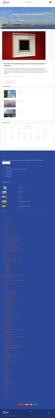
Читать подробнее (9, 82)
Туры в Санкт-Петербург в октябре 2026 (12, 238)
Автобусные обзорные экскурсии (10, 259)
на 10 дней (7, 233)
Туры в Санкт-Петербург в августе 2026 (12, 248)
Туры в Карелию (7, 252)
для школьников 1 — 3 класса (10, 331)
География (7, 311)
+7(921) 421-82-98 (8, 176)
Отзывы (5, 395)
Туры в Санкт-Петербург (7, 219)
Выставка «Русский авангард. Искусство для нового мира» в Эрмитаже (25, 65)
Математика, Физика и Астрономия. (11, 310)
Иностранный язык (8, 304)
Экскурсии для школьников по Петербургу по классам (13, 329)
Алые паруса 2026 (21, 100)
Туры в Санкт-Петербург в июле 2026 (11, 247)
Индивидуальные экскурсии (9, 278)
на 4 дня (6, 226)
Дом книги (20, 110)
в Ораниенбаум (8, 269)
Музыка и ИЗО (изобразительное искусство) (13, 355)
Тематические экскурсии (8, 276)
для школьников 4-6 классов (10, 294)
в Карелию (7, 273)
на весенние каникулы (9, 318)
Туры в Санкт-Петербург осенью (10, 234)
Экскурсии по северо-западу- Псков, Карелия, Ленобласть (14, 280)
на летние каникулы (8, 320)
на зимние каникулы (8, 324)
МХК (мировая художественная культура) (12, 350)
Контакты (4, 374)
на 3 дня (6, 224)
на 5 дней (7, 227)
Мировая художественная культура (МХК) (12, 303)
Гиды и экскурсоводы (8, 371)
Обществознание (8, 313)
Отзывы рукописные (9, 397)
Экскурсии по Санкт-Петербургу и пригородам (12, 257)
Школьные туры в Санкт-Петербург (10, 283)
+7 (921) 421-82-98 (28, 2)
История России (8, 299)
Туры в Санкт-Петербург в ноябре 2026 (12, 240)
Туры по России (7, 254)
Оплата (6, 385)
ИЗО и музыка (7, 308)
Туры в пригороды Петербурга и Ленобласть (12, 250)
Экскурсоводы (8, 378)
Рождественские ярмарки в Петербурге (24, 201)
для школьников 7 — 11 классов (10, 334)
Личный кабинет (8, 387)
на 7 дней (7, 231)
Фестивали (6, 373)
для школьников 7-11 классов (10, 296)
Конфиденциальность (9, 383)
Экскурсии (5, 255)
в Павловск (7, 266)
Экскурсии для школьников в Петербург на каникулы (13, 336)
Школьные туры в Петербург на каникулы (11, 317)
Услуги (4, 366)
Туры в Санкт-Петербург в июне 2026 (11, 245)
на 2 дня (6, 222)
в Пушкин (7, 264)
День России (20, 90)
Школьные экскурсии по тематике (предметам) (12, 346)
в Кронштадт (7, 268)
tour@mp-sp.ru (8, 167)
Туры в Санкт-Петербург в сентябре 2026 (12, 236)
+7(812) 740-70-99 (8, 172)
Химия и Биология (8, 315)
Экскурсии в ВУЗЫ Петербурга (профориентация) (13, 345)
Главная (20, 17)
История (6, 352)
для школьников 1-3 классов (10, 292)
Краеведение (7, 306)
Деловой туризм (6, 364)
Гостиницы (6, 367)
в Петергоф (7, 262)
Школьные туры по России (9, 325)
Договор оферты (8, 381)
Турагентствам (7, 388)
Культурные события (18, 76)
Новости (5, 392)
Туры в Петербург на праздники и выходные (12, 241)
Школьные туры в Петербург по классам (11, 290)
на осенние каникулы (9, 322)
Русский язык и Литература (10, 301)
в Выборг (7, 271)
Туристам (6, 390)
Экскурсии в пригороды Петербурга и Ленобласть (13, 261)
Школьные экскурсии (6, 327)
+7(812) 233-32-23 (8, 174)
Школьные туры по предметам (9, 297)
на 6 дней (7, 229)
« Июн (5, 144)
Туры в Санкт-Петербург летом (9, 243)
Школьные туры (6, 282)
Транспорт (6, 369)
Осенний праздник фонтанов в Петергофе (24, 206)
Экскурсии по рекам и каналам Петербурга (11, 275)
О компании (6, 376)
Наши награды (7, 379)
